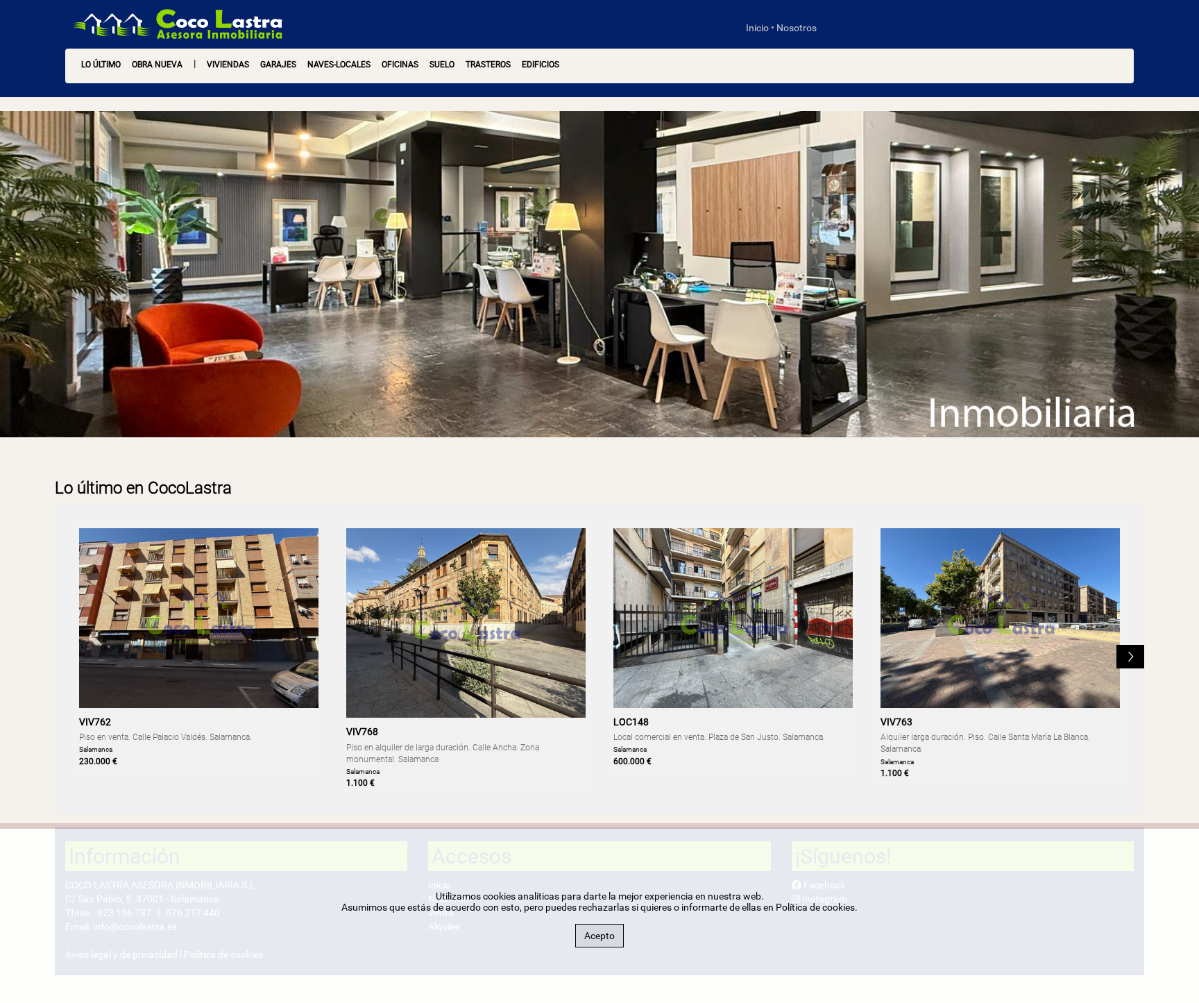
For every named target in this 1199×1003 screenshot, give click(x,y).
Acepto (599, 935)
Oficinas (400, 64)
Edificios (540, 64)
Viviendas (228, 64)
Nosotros (796, 27)
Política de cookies (815, 907)
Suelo (442, 64)
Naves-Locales (339, 64)
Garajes (278, 64)
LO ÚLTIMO (101, 64)
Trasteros (488, 64)
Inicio (757, 27)
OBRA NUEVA (157, 64)
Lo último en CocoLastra (143, 488)
